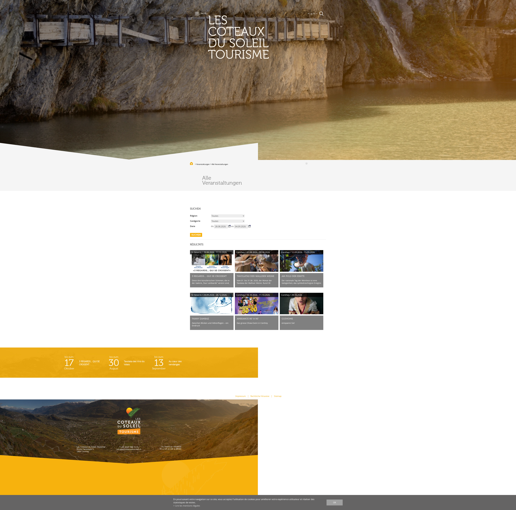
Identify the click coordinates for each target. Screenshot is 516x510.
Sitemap (278, 396)
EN (314, 14)
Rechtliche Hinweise (259, 396)
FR (308, 14)
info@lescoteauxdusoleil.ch (129, 449)
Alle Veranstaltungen (220, 164)
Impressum (240, 396)
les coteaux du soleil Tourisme (238, 37)
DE (311, 14)
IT (316, 14)
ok (334, 502)
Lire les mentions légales (187, 505)
